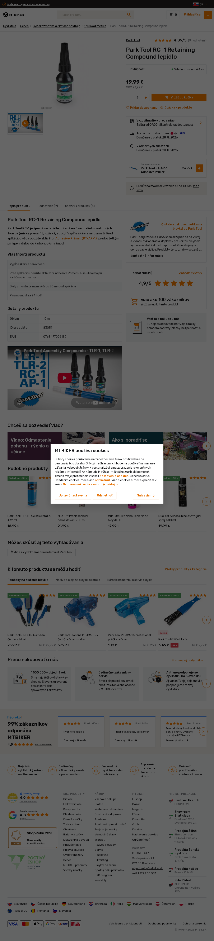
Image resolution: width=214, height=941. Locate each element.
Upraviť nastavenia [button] (73, 495)
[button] (102, 480)
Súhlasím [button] (146, 496)
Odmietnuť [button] (104, 495)
